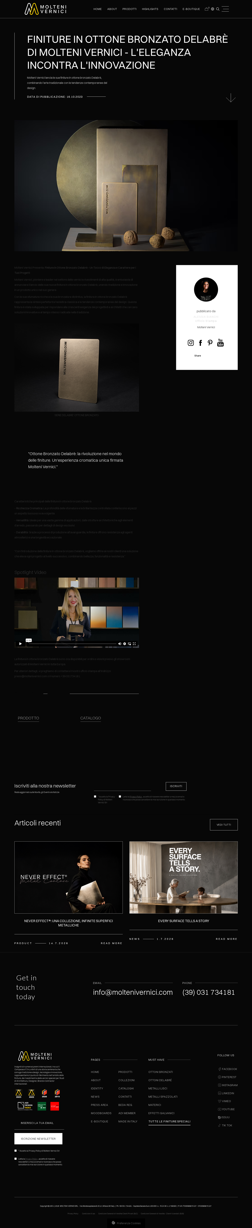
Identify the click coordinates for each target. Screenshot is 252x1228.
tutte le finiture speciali (169, 1121)
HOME (98, 9)
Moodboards (101, 1113)
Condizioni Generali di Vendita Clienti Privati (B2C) (118, 1214)
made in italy (127, 1121)
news (95, 1096)
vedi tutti (224, 824)
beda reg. (125, 1105)
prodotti (129, 9)
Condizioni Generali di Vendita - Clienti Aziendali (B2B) (162, 1214)
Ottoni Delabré (160, 1080)
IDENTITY (97, 1088)
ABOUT (112, 9)
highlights (150, 9)
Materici (154, 1105)
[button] (212, 8)
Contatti (125, 1096)
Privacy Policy (136, 796)
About (96, 1080)
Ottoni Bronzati (160, 1072)
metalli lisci (157, 1088)
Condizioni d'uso (88, 1214)
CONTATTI (170, 9)
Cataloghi (126, 1088)
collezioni (126, 1080)
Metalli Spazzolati (162, 1096)
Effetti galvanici (161, 1113)
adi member (127, 1113)
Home (95, 1072)
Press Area (99, 1105)
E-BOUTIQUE (191, 9)
